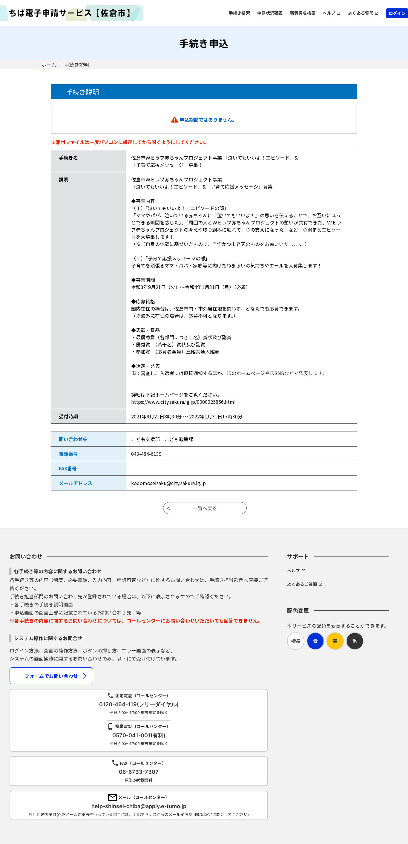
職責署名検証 (303, 13)
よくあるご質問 (302, 584)
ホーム (49, 64)
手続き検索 (239, 13)
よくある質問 (361, 13)
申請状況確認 (270, 13)
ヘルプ (329, 13)
